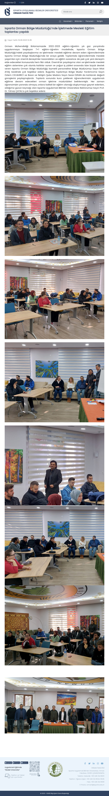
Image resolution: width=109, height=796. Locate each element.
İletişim (100, 21)
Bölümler (78, 21)
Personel (89, 21)
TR (20, 2)
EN (23, 2)
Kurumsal (67, 21)
